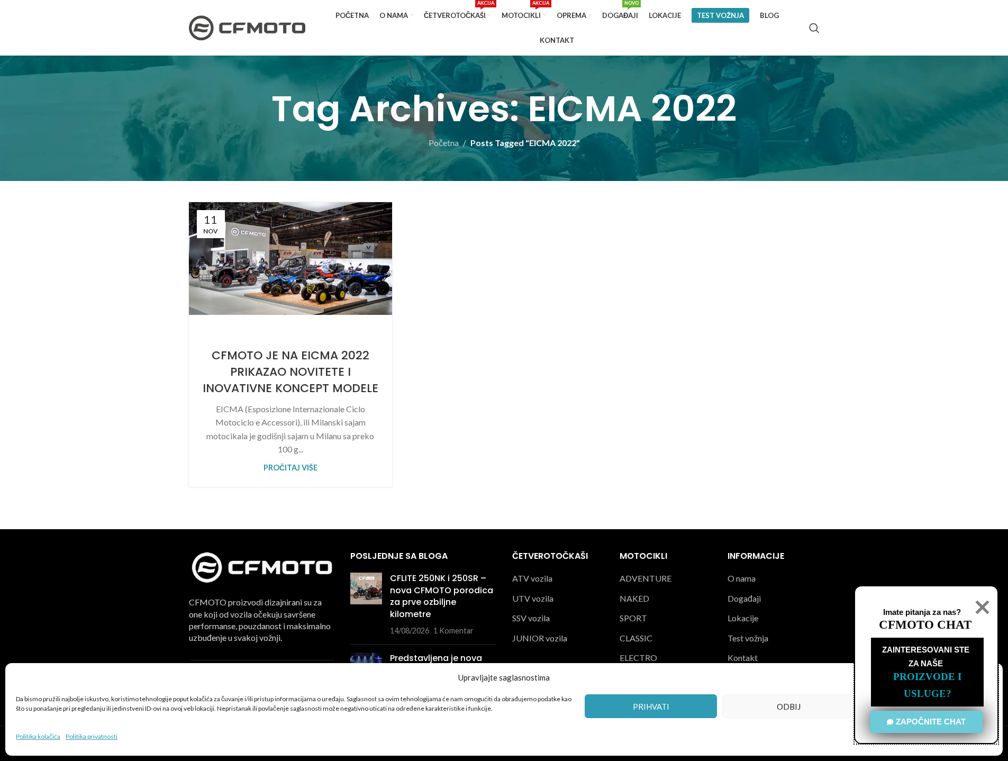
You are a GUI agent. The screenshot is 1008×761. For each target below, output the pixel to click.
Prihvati (651, 706)
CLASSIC (636, 638)
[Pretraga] (814, 28)
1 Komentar (453, 630)
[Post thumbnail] (366, 604)
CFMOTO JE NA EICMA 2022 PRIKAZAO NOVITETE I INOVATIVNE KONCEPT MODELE (290, 371)
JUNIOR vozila (539, 638)
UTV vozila (532, 598)
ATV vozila (532, 578)
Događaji (744, 598)
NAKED (634, 598)
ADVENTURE (645, 578)
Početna (444, 143)
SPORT (633, 618)
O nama (742, 578)
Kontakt (743, 658)
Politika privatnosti (91, 736)
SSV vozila (531, 618)
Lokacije (743, 618)
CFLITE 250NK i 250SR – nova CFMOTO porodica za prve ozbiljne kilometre (441, 596)
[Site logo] (247, 27)
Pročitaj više (290, 467)
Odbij (789, 706)
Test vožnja (748, 638)
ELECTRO (638, 658)
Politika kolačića (38, 736)
